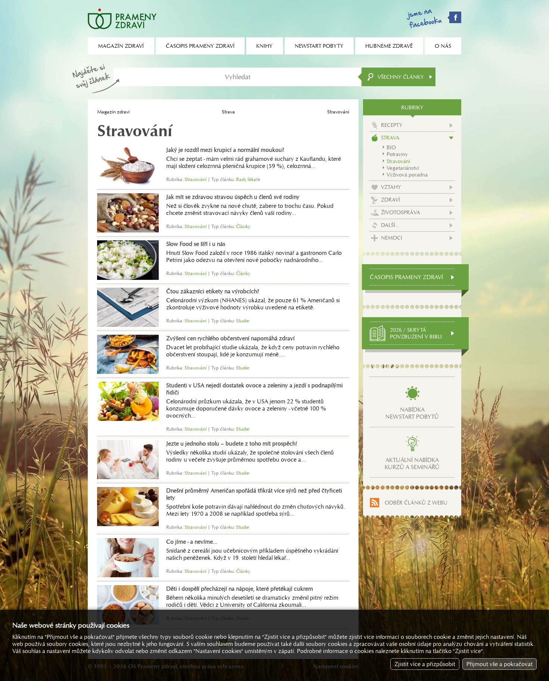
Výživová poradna (407, 174)
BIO (391, 147)
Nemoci (391, 237)
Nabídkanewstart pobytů (412, 413)
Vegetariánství (403, 168)
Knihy (264, 46)
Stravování (398, 161)
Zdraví (390, 199)
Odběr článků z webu (416, 502)
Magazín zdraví (113, 112)
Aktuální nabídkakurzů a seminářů (412, 463)
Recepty (392, 125)
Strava (228, 112)
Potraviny (397, 154)
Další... (389, 225)
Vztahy (391, 187)
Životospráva (400, 212)
